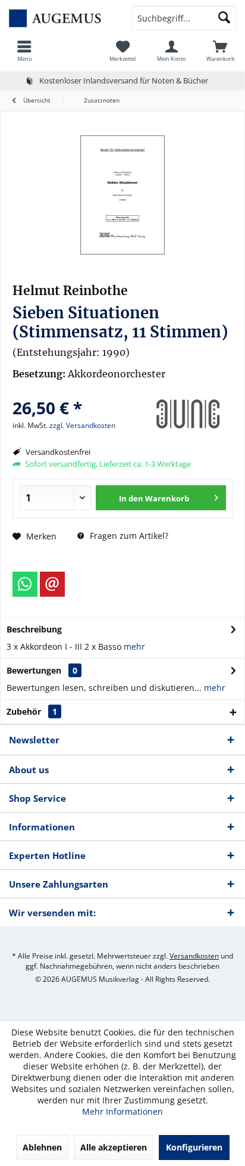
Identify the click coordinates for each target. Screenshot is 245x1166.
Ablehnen (42, 1147)
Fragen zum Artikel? (127, 535)
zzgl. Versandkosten (82, 425)
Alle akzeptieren (113, 1147)
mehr (134, 646)
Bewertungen (34, 670)
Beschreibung (34, 629)
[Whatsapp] (24, 584)
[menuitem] (24, 51)
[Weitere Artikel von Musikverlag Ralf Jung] (188, 414)
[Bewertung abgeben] (76, 391)
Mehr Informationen (122, 1111)
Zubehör (32, 711)
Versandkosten (194, 956)
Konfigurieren (194, 1147)
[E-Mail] (52, 584)
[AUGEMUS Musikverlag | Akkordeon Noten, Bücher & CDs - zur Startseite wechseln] (61, 18)
